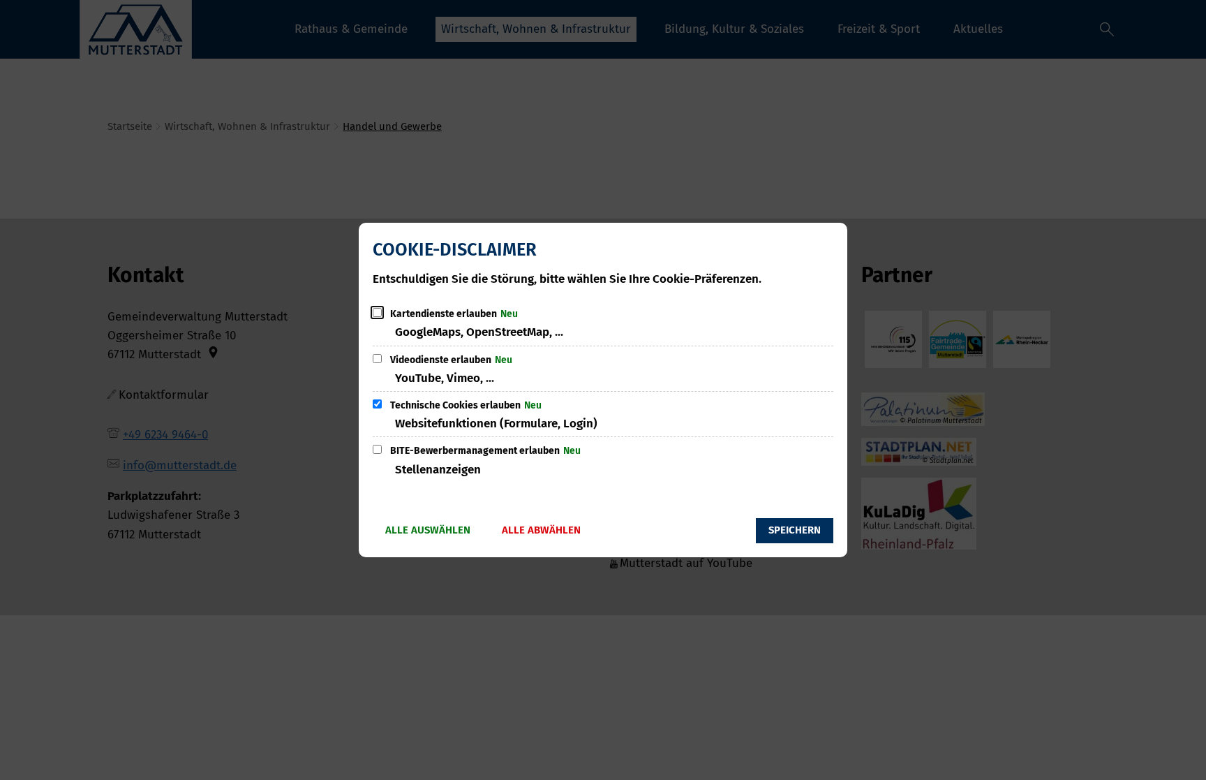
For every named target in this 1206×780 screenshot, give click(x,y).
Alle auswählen (427, 530)
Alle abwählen (541, 530)
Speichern (794, 530)
